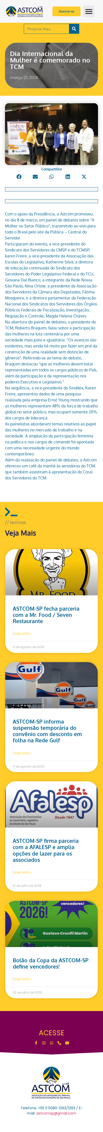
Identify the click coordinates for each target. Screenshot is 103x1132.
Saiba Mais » (22, 634)
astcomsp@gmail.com (56, 1113)
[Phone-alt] (59, 1043)
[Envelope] (67, 1043)
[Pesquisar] (74, 28)
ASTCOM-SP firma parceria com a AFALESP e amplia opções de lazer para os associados (46, 850)
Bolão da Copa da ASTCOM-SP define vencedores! (50, 963)
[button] (89, 11)
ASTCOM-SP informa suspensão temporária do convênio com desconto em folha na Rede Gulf (47, 731)
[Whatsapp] (52, 1043)
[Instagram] (44, 1043)
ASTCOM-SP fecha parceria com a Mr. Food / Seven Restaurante (46, 614)
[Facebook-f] (36, 1043)
